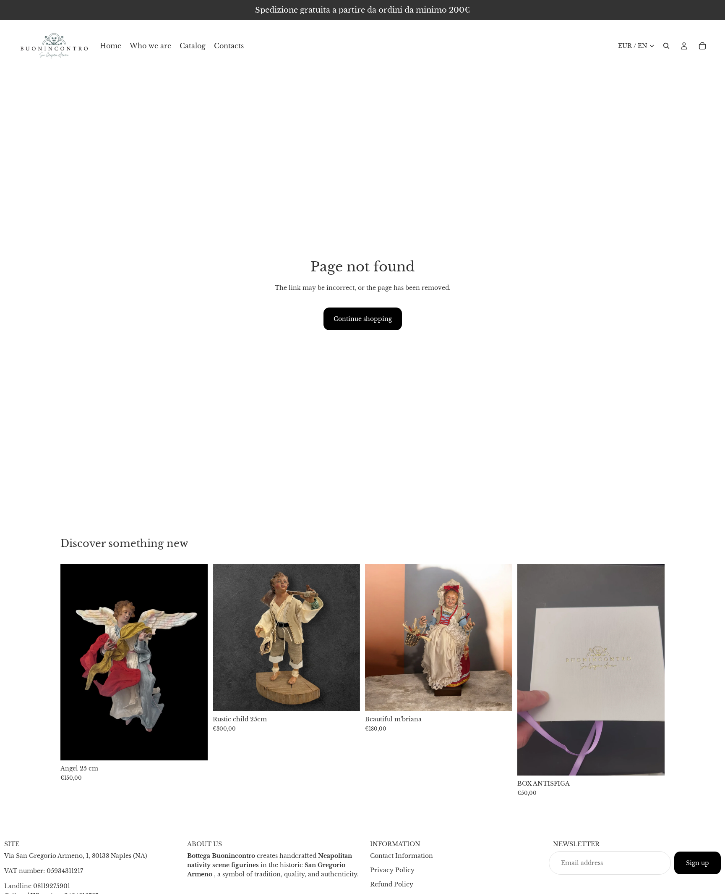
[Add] (194, 747)
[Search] (666, 46)
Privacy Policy (392, 870)
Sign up (697, 863)
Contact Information (401, 856)
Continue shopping (363, 319)
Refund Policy (391, 884)
